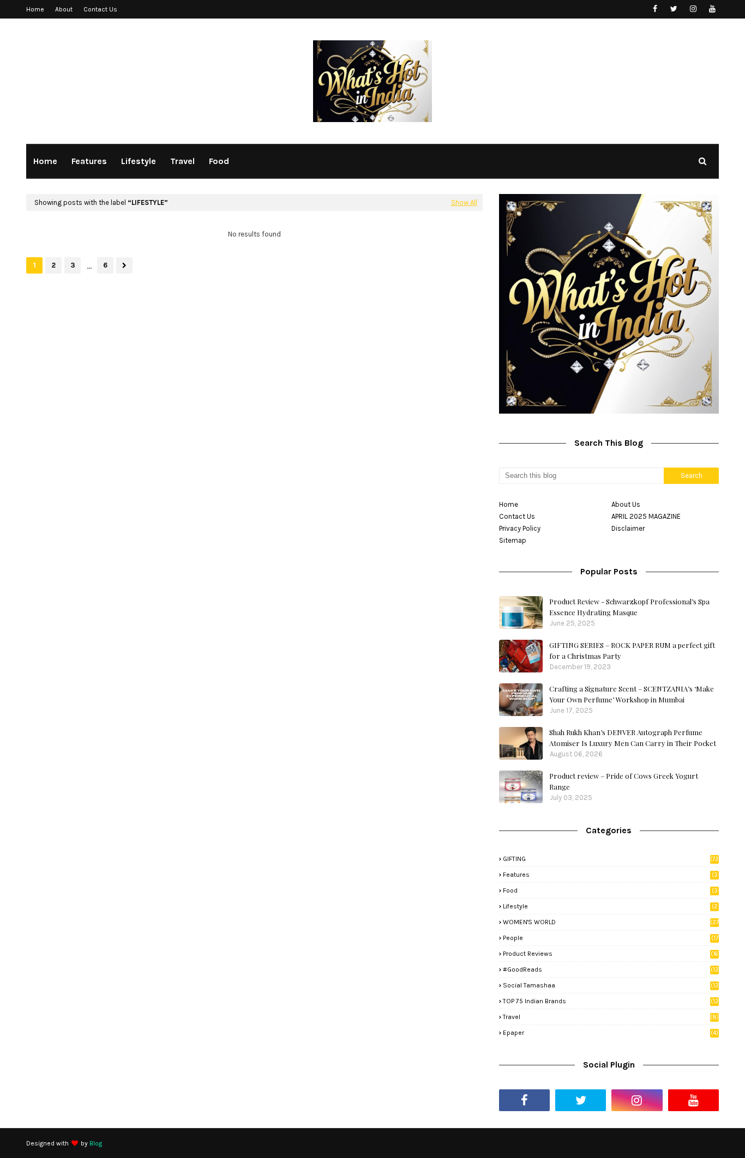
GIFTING (611, 859)
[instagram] (693, 9)
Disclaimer (628, 528)
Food (610, 890)
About (64, 9)
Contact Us (100, 9)
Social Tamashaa (611, 985)
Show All (464, 202)
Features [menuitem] (89, 161)
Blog (95, 1143)
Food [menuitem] (219, 161)
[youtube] (712, 9)
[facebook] (655, 9)
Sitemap (512, 540)
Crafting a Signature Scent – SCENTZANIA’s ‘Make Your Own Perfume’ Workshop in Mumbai (631, 694)
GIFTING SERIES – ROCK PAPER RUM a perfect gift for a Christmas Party (632, 650)
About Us (625, 504)
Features (610, 874)
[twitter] (674, 9)
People (610, 938)
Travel (611, 1017)
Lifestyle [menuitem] (138, 161)
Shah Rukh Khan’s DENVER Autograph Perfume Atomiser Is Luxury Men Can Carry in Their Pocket (632, 737)
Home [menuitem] (45, 161)
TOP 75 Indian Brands (611, 1001)
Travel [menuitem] (182, 161)
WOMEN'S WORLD (611, 922)
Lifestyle (610, 906)
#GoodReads (611, 969)
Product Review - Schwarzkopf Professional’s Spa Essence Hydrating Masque (629, 607)
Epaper (610, 1032)
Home (35, 9)
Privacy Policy (519, 528)
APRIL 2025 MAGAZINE (646, 516)
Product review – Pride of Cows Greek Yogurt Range (623, 781)
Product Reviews (610, 953)
